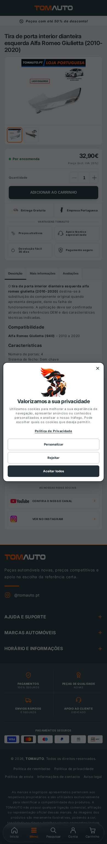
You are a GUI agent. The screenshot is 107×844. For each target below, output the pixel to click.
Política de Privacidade (53, 431)
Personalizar (53, 444)
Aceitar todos (53, 471)
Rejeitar (53, 458)
